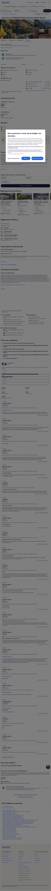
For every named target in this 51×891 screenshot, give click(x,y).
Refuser (26, 158)
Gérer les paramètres (13, 158)
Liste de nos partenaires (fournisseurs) (15, 153)
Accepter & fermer (37, 158)
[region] (25, 145)
